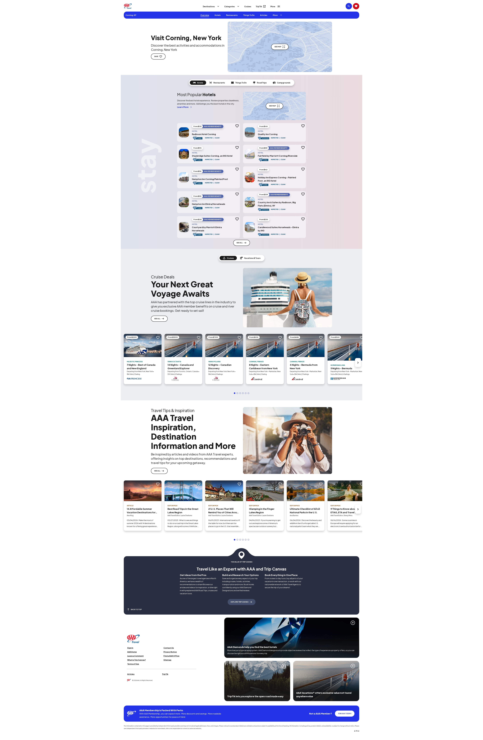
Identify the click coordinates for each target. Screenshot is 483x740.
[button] (234, 393)
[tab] (198, 83)
